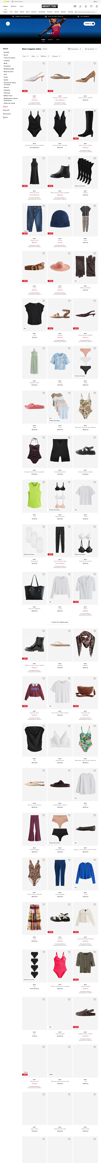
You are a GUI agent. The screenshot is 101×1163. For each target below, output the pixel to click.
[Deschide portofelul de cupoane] (75, 6)
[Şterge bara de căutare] (97, 12)
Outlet (7, 1)
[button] (75, 49)
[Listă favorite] (91, 6)
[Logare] (80, 6)
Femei (5, 6)
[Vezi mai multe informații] (34, 105)
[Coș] (97, 6)
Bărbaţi (13, 6)
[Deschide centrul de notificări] (86, 6)
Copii (21, 6)
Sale (33, 56)
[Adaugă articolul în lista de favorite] (44, 63)
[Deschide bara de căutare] (75, 12)
